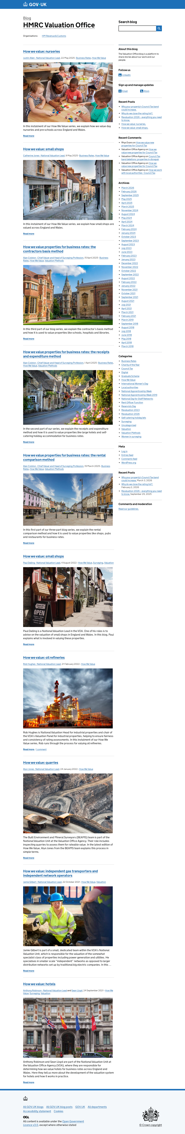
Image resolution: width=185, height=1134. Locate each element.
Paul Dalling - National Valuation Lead (41, 562)
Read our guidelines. (129, 508)
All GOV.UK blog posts (59, 1106)
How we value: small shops (43, 149)
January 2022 (128, 285)
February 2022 (129, 282)
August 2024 (128, 214)
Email (125, 91)
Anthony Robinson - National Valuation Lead (45, 990)
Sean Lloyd (77, 990)
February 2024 (129, 229)
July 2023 (126, 248)
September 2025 (130, 195)
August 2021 (127, 301)
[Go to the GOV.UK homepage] (35, 4)
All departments (97, 1106)
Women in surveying (131, 436)
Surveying (98, 562)
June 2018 (126, 335)
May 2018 (126, 338)
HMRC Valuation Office (59, 25)
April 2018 (126, 342)
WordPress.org (128, 462)
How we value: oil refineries (44, 657)
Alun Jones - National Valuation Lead (41, 769)
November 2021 (129, 289)
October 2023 (128, 236)
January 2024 (128, 233)
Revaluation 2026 (130, 414)
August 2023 (128, 244)
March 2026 (127, 187)
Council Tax (127, 368)
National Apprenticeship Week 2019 (139, 395)
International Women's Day (134, 383)
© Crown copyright (150, 1125)
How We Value (99, 58)
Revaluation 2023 (130, 410)
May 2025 (126, 199)
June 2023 (126, 252)
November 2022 (129, 267)
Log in (124, 451)
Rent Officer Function (132, 402)
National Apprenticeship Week (136, 391)
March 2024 (127, 225)
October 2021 (128, 293)
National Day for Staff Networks (137, 398)
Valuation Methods (54, 260)
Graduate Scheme (130, 376)
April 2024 (126, 221)
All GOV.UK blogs (33, 1106)
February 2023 (129, 255)
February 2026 (129, 191)
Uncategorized (128, 425)
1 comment (41, 749)
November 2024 (129, 210)
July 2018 (126, 331)
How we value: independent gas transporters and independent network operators (60, 873)
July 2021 (126, 304)
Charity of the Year (130, 364)
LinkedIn (126, 75)
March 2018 (127, 346)
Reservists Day (128, 406)
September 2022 (130, 274)
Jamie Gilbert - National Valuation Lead (42, 882)
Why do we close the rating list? (136, 113)
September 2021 (129, 297)
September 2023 (130, 240)
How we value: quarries (40, 762)
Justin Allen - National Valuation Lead (41, 58)
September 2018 (129, 323)
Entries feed (127, 455)
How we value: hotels (39, 984)
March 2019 (127, 319)
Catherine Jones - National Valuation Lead (44, 155)
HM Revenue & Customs (54, 35)
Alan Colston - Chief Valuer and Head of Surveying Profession (53, 257)
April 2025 (126, 202)
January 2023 (128, 259)
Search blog (128, 22)
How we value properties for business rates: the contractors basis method (59, 249)
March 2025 (127, 206)
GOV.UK (80, 1106)
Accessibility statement (37, 1111)
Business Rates (83, 58)
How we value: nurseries (41, 51)
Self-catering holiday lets (133, 417)
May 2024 (126, 217)
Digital (124, 372)
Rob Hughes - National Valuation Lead (42, 664)
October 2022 (128, 270)
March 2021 (127, 312)
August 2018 (127, 327)
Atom (146, 91)
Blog (27, 18)
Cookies (58, 1111)
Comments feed (129, 458)
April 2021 (126, 308)
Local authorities (129, 387)
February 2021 (128, 316)
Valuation (109, 562)
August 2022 (128, 278)
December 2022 (129, 263)
